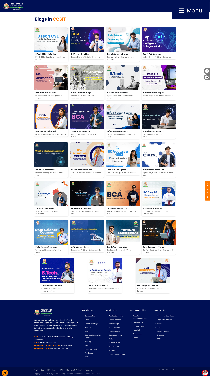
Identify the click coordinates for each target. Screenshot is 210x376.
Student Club (114, 346)
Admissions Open (207, 190)
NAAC (54, 370)
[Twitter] (163, 369)
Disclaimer (89, 370)
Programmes (114, 350)
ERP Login (88, 341)
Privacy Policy (114, 343)
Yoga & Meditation (164, 320)
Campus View (114, 331)
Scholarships (114, 324)
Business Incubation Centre (93, 336)
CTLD (62, 370)
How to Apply (114, 327)
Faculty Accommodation (140, 317)
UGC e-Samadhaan (117, 354)
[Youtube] (170, 369)
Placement (70, 370)
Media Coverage (91, 324)
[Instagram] (174, 369)
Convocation (90, 316)
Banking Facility (139, 326)
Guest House (138, 322)
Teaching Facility (91, 349)
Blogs (87, 345)
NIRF (48, 370)
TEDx (86, 357)
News (87, 320)
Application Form (116, 316)
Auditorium (137, 334)
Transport (161, 335)
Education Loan (115, 320)
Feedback (89, 353)
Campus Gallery (115, 335)
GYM (159, 339)
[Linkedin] (167, 369)
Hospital (136, 330)
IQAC (87, 331)
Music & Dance (163, 331)
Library (159, 327)
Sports (159, 324)
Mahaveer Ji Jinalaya (165, 316)
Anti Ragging (39, 370)
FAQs (111, 339)
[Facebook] (159, 369)
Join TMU (88, 327)
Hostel (135, 338)
